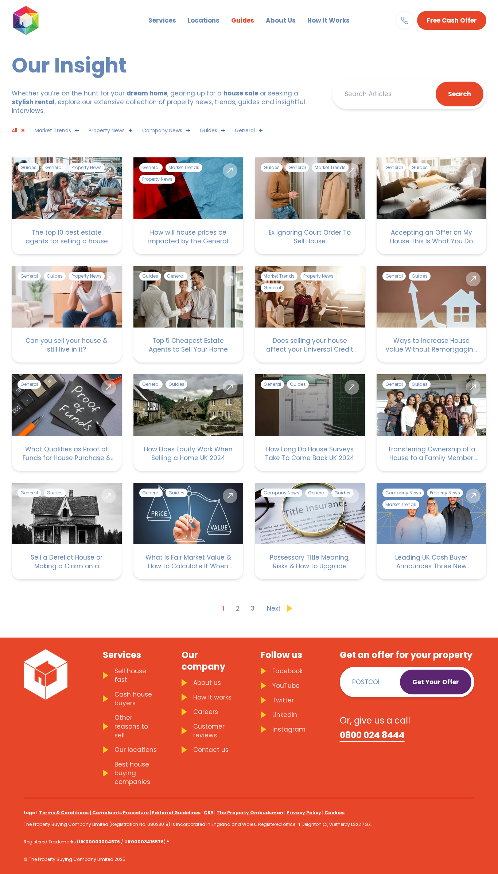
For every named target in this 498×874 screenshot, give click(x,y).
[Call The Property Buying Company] (404, 20)
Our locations (135, 749)
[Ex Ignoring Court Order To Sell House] (310, 205)
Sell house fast (130, 675)
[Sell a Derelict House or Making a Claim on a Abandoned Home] (67, 531)
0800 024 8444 (372, 735)
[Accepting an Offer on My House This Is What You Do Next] (432, 205)
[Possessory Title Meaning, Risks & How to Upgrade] (310, 531)
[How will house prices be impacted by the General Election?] (188, 205)
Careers (205, 712)
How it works (212, 697)
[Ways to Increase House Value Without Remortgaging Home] (432, 314)
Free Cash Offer (452, 20)
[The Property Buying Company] (37, 20)
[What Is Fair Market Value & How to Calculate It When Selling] (188, 531)
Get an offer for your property (406, 655)
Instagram (289, 729)
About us (207, 682)
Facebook (287, 671)
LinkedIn (284, 714)
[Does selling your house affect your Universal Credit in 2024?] (310, 314)
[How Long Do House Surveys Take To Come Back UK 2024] (310, 422)
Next (274, 608)
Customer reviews (209, 731)
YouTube (286, 685)
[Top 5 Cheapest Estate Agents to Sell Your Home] (188, 314)
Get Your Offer (435, 682)
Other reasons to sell (131, 726)
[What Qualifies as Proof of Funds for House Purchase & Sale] (67, 422)
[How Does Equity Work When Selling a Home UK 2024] (188, 422)
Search (459, 94)
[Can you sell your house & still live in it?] (67, 314)
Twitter (283, 700)
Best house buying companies (132, 773)
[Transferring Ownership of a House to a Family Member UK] (432, 422)
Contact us (211, 749)
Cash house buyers (133, 699)
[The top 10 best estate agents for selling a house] (67, 205)
